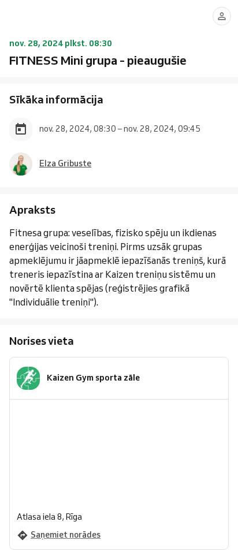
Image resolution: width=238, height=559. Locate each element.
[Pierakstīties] (222, 16)
